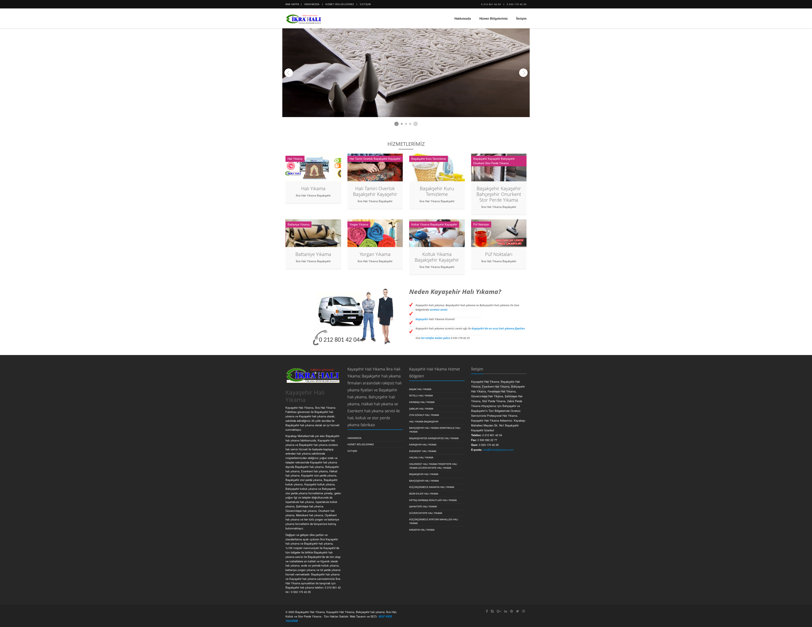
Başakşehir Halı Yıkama (423, 474)
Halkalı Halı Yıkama (421, 457)
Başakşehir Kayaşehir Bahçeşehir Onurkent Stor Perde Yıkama (498, 194)
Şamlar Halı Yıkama (421, 408)
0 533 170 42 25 (517, 4)
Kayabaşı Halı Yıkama (422, 402)
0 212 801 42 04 (491, 4)
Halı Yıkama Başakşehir (423, 421)
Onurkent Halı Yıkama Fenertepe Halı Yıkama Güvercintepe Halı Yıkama (433, 465)
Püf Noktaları (498, 254)
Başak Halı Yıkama (420, 389)
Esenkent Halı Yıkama (422, 451)
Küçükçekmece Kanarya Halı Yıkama (431, 487)
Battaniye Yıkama (313, 254)
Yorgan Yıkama (375, 254)
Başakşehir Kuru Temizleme (437, 191)
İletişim (365, 4)
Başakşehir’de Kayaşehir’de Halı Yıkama (434, 438)
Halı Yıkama (313, 188)
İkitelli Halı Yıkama (421, 395)
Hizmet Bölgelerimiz (339, 4)
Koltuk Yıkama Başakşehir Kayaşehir (437, 257)
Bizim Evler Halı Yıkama (423, 493)
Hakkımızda (312, 4)
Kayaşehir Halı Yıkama (422, 444)
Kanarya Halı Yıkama (422, 529)
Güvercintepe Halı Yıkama (425, 513)
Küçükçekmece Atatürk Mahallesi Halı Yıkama (433, 521)
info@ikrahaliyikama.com (498, 450)
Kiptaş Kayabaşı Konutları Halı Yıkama (433, 500)
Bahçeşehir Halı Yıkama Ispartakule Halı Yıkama (434, 429)
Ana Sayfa (292, 4)
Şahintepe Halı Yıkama (423, 506)
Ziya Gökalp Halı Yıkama (424, 415)
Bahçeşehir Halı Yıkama (424, 480)
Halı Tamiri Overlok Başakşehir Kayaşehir (375, 191)
